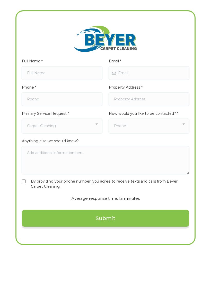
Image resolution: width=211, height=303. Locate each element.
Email (115, 61)
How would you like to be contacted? (143, 113)
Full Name (32, 61)
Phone (29, 87)
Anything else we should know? (50, 141)
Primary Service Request (45, 113)
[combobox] (62, 126)
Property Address (126, 87)
